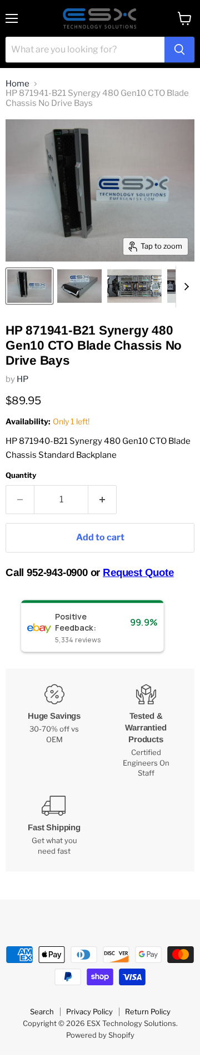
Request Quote (138, 572)
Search (42, 1011)
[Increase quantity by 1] (102, 499)
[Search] (179, 49)
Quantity (21, 475)
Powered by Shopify (100, 1034)
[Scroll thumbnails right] (184, 286)
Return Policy (148, 1011)
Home (17, 84)
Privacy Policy (89, 1011)
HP (22, 379)
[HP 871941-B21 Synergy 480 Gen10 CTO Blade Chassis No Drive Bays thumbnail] (29, 286)
